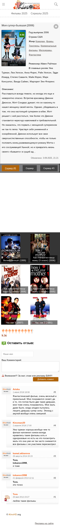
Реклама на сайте (44, 523)
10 (32, 331)
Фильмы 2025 (19, 13)
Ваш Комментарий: (12, 360)
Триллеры (34, 45)
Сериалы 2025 (39, 13)
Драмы (49, 41)
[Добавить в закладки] (56, 26)
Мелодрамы (45, 50)
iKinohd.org (27, 5)
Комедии (40, 41)
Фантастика (35, 54)
